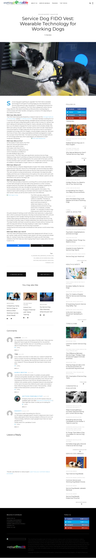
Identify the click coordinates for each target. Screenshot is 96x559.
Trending (68, 140)
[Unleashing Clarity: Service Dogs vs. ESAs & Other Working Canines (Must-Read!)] (13, 296)
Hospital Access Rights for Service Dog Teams (74, 249)
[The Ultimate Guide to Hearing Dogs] (76, 332)
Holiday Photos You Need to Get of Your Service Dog (75, 183)
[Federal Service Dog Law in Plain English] (76, 221)
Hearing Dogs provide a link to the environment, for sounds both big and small (75, 366)
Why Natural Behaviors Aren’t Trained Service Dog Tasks (76, 153)
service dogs (50, 260)
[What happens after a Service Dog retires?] (76, 397)
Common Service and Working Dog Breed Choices (75, 481)
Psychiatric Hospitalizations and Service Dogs (75, 233)
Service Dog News (75, 179)
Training (25, 304)
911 (31, 255)
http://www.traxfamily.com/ (45, 400)
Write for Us (11, 518)
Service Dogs (10, 303)
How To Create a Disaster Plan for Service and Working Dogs (76, 295)
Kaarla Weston (20, 372)
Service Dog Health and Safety (74, 291)
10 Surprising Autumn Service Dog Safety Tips (76, 305)
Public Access (81, 229)
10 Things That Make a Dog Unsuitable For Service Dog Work (75, 434)
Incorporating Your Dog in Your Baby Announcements (75, 191)
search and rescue (43, 260)
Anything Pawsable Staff (32, 396)
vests (52, 262)
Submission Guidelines (14, 521)
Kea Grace (48, 35)
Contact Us (10, 525)
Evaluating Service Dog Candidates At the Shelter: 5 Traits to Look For (75, 421)
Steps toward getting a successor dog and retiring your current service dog (75, 411)
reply (16, 350)
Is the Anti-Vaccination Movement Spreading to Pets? (74, 313)
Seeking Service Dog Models (16, 523)
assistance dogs (36, 255)
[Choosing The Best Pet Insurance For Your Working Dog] (76, 273)
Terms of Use (11, 527)
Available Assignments (14, 520)
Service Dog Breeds (71, 471)
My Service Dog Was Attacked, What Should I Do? (46, 309)
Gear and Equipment (43, 14)
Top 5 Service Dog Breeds (74, 474)
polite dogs (36, 260)
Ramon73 (18, 411)
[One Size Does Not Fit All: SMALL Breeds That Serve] (76, 462)
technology (48, 262)
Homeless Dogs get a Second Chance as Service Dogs (76, 444)
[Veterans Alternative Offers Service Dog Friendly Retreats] (76, 171)
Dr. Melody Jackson (26, 118)
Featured (49, 255)
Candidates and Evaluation (73, 405)
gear (52, 255)
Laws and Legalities (71, 138)
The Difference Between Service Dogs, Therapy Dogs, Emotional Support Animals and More (75, 356)
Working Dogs (73, 350)
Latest (68, 179)
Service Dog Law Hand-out (75, 256)
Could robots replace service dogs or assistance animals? (75, 211)
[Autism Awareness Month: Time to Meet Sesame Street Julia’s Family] (76, 130)
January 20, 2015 (54, 14)
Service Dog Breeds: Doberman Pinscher (73, 497)
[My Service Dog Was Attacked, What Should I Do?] (47, 297)
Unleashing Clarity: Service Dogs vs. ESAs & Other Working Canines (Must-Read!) (13, 310)
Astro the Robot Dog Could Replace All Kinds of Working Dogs (76, 200)
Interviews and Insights (73, 407)
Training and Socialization (73, 430)
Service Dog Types (71, 341)
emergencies (43, 255)
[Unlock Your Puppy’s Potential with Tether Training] (30, 296)
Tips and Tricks (27, 303)
